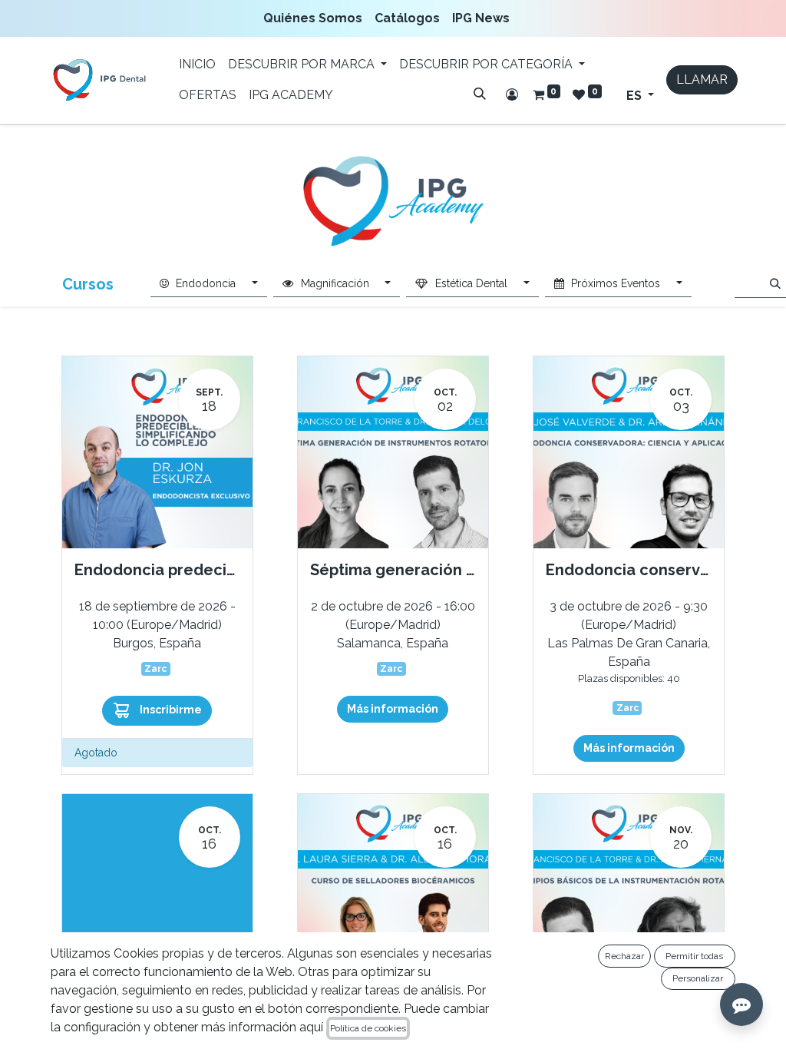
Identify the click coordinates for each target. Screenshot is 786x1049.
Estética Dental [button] (471, 283)
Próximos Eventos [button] (615, 283)
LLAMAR (702, 79)
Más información (392, 709)
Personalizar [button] (697, 978)
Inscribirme (169, 709)
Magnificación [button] (335, 283)
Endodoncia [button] (206, 283)
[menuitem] (315, 18)
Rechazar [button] (624, 956)
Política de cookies (368, 1028)
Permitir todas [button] (694, 956)
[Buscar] (479, 94)
